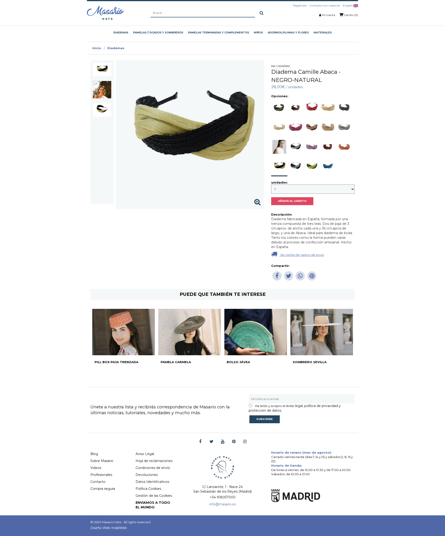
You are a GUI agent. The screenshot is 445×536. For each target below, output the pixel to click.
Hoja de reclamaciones (154, 461)
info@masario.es (222, 504)
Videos (95, 468)
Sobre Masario (101, 461)
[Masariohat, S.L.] (105, 13)
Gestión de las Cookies (154, 496)
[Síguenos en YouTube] (223, 442)
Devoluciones (147, 475)
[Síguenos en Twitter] (211, 442)
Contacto (97, 482)
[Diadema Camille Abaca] (102, 69)
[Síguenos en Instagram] (245, 442)
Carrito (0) (350, 15)
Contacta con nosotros (325, 5)
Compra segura (102, 489)
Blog (94, 454)
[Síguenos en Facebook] (200, 442)
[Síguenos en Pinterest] (234, 442)
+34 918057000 (222, 497)
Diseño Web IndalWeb (108, 528)
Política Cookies (148, 489)
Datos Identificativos (152, 482)
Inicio (96, 48)
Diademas (115, 48)
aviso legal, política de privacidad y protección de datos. (295, 408)
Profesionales (101, 475)
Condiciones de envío (153, 468)
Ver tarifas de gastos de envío (301, 255)
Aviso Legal (145, 454)
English (348, 5)
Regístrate (300, 5)
